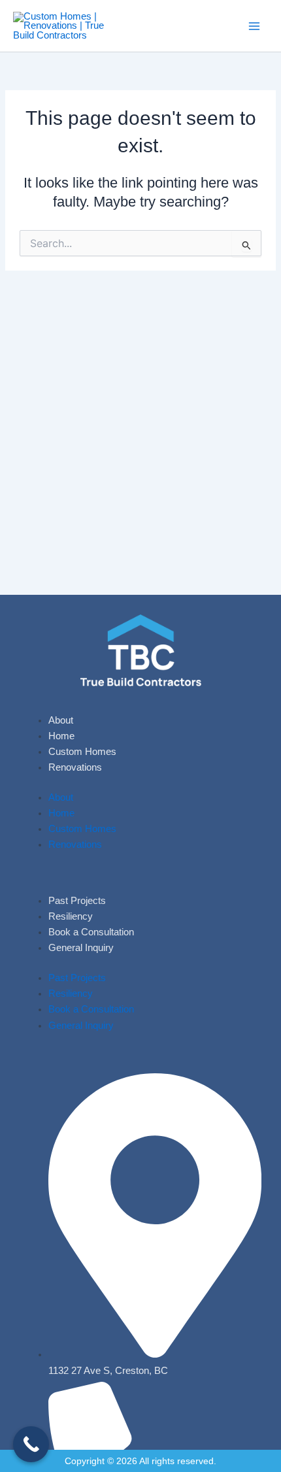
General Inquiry (81, 948)
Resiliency (70, 916)
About (60, 720)
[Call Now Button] (31, 1444)
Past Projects (77, 900)
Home (61, 736)
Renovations (75, 767)
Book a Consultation (91, 932)
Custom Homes (82, 751)
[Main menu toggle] (254, 26)
